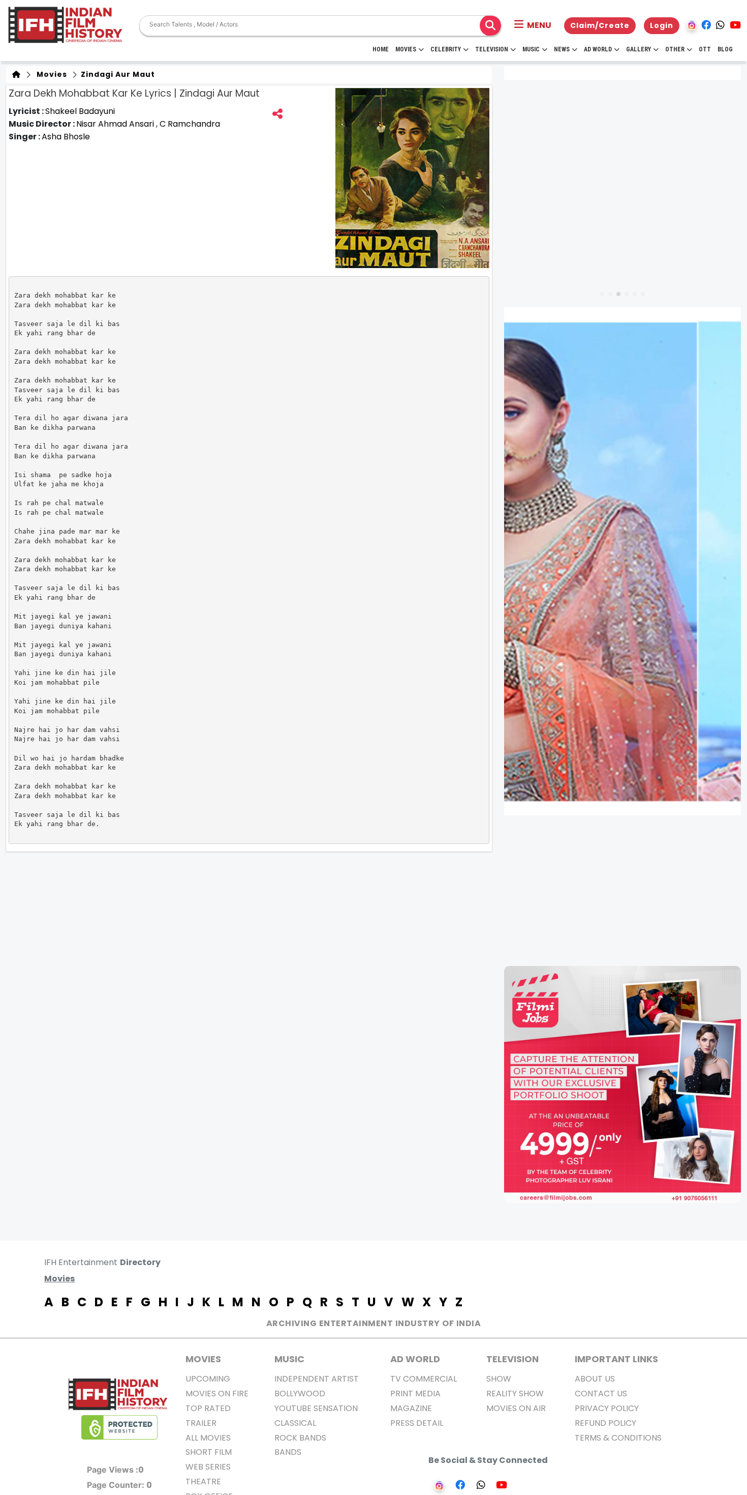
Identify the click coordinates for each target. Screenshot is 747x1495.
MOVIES (203, 1359)
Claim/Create (600, 25)
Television (491, 49)
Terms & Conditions (618, 1438)
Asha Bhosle (66, 136)
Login (661, 25)
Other (674, 49)
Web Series (208, 1467)
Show (498, 1379)
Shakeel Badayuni (80, 111)
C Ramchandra (190, 124)
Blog (725, 49)
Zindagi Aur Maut (117, 74)
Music (531, 49)
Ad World (598, 49)
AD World (415, 1359)
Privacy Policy (607, 1408)
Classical (295, 1423)
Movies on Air (516, 1408)
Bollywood (299, 1393)
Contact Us (601, 1393)
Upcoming (207, 1379)
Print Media (415, 1393)
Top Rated (208, 1408)
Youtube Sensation (316, 1408)
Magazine (411, 1408)
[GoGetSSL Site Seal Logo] (119, 1427)
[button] (533, 25)
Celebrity (445, 49)
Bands (287, 1452)
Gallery (638, 49)
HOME (380, 49)
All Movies (208, 1438)
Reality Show (515, 1393)
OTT (705, 49)
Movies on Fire (216, 1393)
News (562, 49)
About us (595, 1379)
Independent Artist (316, 1379)
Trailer (200, 1423)
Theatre (203, 1481)
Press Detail (416, 1423)
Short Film (208, 1452)
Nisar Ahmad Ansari (116, 124)
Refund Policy (605, 1423)
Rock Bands (300, 1438)
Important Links (616, 1359)
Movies (405, 49)
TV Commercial (423, 1379)
